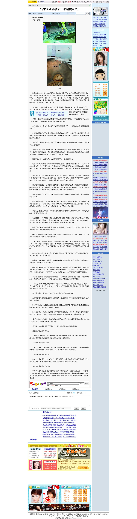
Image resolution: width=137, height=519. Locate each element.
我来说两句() (56, 13)
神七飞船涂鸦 (96, 276)
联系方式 (70, 514)
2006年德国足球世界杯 (99, 37)
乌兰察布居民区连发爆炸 (100, 19)
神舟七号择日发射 (98, 285)
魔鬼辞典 (53, 466)
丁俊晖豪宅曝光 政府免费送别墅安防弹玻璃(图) (58, 422)
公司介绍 (92, 514)
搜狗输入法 (39, 514)
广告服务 (58, 514)
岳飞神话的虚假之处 (69, 437)
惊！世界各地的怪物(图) (100, 206)
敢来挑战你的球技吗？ (50, 457)
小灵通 (44, 446)
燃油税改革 (96, 265)
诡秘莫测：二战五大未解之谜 (52, 437)
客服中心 (64, 514)
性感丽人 (52, 446)
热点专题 (100, 253)
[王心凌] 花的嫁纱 (34, 457)
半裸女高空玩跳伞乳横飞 (100, 185)
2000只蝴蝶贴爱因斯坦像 (68, 430)
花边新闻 (47, 466)
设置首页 (32, 514)
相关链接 (33, 439)
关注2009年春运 (97, 261)
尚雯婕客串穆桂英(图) (67, 432)
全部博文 (105, 514)
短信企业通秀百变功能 (50, 451)
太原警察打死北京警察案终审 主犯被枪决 (63, 420)
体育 (62, 2)
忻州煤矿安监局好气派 (99, 21)
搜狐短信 (34, 446)
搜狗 (107, 2)
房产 (78, 2)
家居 (82, 2)
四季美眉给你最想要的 (101, 119)
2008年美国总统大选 (98, 280)
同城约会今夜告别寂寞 (50, 455)
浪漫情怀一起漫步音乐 (50, 453)
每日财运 (53, 464)
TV (88, 2)
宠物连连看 (96, 249)
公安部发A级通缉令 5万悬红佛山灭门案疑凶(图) (59, 418)
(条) (49, 389)
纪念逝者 (46, 420)
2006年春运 (96, 32)
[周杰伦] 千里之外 (34, 451)
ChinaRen (92, 2)
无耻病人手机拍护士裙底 (100, 202)
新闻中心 (31, 5)
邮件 (97, 2)
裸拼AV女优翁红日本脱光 (100, 180)
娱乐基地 (100, 220)
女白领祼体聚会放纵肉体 (51, 432)
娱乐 (66, 2)
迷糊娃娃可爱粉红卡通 (101, 117)
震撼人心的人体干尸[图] (100, 240)
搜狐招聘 (52, 514)
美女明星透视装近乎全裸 (100, 204)
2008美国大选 (96, 270)
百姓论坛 (100, 158)
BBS (104, 2)
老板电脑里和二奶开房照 (100, 197)
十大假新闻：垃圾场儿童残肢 (66, 425)
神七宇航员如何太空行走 (100, 278)
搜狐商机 (103, 122)
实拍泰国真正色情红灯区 (100, 177)
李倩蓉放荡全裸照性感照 (100, 189)
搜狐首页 (54, 2)
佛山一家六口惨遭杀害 (99, 17)
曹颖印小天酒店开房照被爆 (52, 434)
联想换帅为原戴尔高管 (99, 41)
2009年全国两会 (97, 257)
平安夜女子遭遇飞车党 (99, 26)
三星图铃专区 (35, 449)
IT (72, 2)
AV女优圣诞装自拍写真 (99, 236)
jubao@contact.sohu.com (75, 518)
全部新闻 (98, 514)
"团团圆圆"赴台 (97, 263)
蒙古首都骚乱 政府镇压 (99, 287)
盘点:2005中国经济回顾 (99, 43)
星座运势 (47, 464)
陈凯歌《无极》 (97, 45)
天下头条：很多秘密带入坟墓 (66, 415)
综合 (36, 5)
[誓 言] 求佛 (32, 453)
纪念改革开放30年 (98, 267)
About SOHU (85, 514)
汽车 (75, 2)
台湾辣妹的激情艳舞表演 (100, 167)
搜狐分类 (97, 122)
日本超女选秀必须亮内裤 (100, 165)
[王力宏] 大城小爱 (34, 455)
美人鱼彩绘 (96, 247)
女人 (85, 2)
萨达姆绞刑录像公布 (49, 415)
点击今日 (100, 5)
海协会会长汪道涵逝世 (99, 35)
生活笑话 (53, 468)
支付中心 (45, 514)
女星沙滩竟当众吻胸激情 (100, 169)
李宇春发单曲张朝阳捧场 (100, 39)
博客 (100, 2)
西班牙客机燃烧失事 (98, 282)
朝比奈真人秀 (103, 247)
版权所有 (85, 516)
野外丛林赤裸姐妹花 (68, 434)
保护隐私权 (77, 514)
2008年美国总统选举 (98, 274)
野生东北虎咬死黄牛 (49, 425)
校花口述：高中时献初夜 (51, 430)
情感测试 (47, 468)
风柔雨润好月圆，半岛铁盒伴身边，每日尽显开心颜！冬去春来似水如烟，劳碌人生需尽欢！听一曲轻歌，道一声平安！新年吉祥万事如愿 (74, 461)
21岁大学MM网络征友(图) (100, 163)
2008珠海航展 (96, 272)
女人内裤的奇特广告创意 (100, 242)
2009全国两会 (96, 259)
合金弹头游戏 (103, 249)
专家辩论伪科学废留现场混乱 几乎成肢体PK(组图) (59, 427)
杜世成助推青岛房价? (99, 24)
